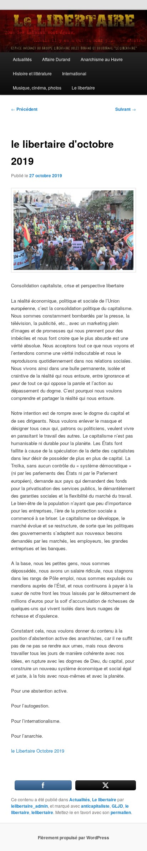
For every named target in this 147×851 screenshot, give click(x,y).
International (74, 73)
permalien (121, 812)
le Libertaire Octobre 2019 (37, 750)
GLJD (117, 806)
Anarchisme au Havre (102, 59)
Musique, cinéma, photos (37, 88)
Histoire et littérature (32, 73)
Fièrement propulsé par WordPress (73, 837)
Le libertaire (83, 88)
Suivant (125, 109)
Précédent (24, 109)
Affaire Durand (56, 59)
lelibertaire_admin (29, 806)
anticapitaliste (95, 806)
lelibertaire (42, 812)
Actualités (22, 59)
